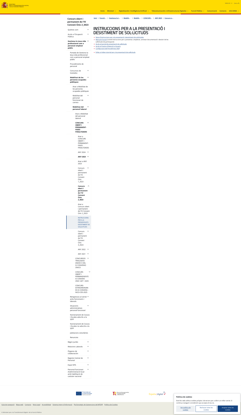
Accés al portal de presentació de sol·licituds (111, 44)
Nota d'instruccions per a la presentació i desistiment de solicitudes (120, 37)
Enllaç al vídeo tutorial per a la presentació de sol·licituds (115, 52)
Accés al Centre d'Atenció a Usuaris (108, 46)
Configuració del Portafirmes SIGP (108, 49)
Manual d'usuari (101, 40)
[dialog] (207, 403)
